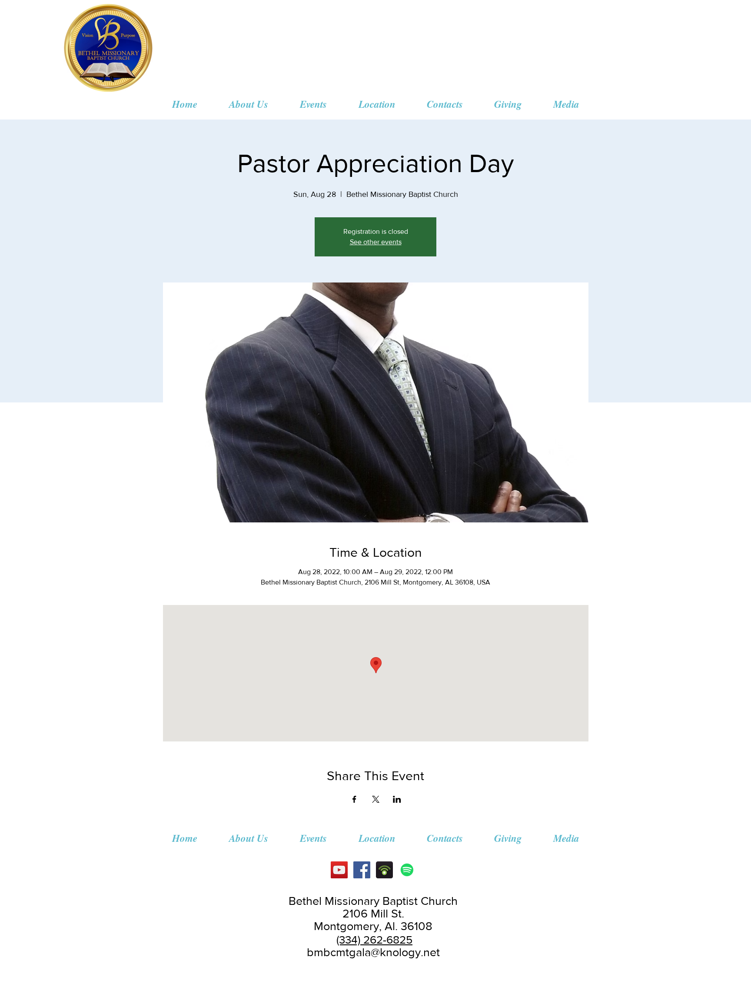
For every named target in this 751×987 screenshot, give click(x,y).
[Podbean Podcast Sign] (384, 869)
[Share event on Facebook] (354, 799)
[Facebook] (361, 869)
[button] (248, 104)
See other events (376, 242)
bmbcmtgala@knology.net (373, 952)
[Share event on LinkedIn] (397, 799)
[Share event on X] (376, 799)
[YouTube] (339, 869)
